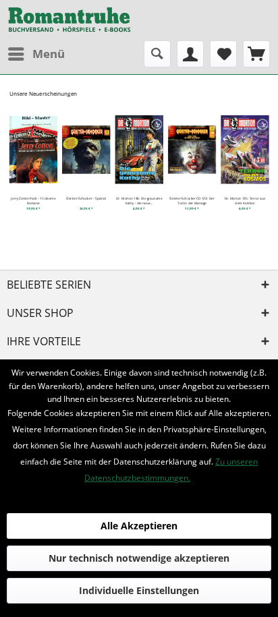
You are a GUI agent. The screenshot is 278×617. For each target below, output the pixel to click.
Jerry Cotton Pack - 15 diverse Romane (33, 200)
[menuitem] (36, 53)
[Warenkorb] (256, 53)
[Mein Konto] (190, 53)
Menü (48, 53)
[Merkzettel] (223, 53)
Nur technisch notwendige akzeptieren (139, 558)
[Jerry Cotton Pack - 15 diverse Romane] (33, 149)
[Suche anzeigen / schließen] (157, 53)
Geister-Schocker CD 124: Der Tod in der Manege (191, 200)
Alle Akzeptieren (139, 525)
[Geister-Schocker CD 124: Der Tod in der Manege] (192, 149)
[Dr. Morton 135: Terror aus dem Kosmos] (245, 149)
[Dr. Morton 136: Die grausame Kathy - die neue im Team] (139, 149)
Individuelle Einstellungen (139, 590)
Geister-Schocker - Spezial (86, 198)
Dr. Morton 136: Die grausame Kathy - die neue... (139, 200)
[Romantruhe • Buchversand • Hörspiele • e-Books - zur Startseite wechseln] (69, 20)
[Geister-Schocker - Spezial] (86, 149)
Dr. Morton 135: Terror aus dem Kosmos (245, 200)
